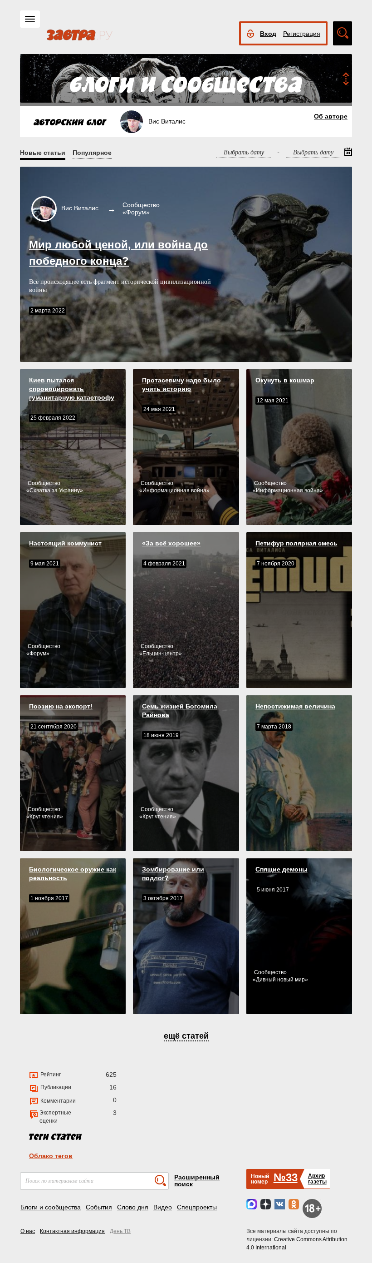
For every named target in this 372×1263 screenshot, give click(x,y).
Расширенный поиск (197, 1181)
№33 (286, 1177)
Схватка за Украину (54, 490)
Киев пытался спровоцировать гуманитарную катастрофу (71, 388)
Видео (162, 1207)
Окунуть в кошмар (284, 380)
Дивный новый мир (280, 979)
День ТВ (120, 1231)
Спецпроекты (197, 1207)
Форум (136, 212)
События (99, 1207)
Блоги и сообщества (50, 1207)
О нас (27, 1231)
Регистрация (301, 33)
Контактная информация (72, 1231)
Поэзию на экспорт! (61, 706)
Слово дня (132, 1207)
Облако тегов (51, 1155)
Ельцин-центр (160, 653)
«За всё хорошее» (171, 543)
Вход (268, 33)
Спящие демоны (281, 869)
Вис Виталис (79, 208)
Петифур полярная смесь (296, 543)
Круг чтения (44, 816)
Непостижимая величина (295, 706)
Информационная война (174, 490)
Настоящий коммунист (65, 543)
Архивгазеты (317, 1179)
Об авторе (331, 116)
